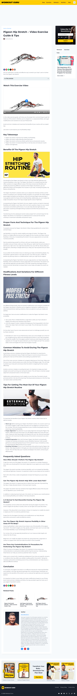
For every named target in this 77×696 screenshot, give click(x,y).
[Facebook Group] (61, 693)
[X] (10, 69)
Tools (69, 2)
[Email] (15, 69)
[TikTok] (72, 693)
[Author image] (4, 39)
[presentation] (65, 60)
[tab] (59, 49)
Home (4, 28)
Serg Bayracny (10, 38)
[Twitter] (69, 693)
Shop (43, 2)
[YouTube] (59, 693)
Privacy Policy (63, 687)
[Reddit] (13, 69)
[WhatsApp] (8, 69)
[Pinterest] (6, 69)
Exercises (9, 28)
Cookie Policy (71, 687)
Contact (57, 687)
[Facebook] (4, 69)
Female (63, 37)
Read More (60, 75)
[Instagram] (67, 693)
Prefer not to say (69, 37)
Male (60, 37)
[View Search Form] (74, 2)
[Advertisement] (38, 14)
